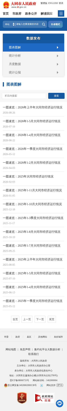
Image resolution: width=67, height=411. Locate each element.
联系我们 (33, 354)
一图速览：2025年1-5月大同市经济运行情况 (31, 273)
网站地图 (11, 349)
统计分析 (15, 55)
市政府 (16, 13)
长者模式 (55, 24)
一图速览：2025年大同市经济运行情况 (28, 176)
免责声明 (25, 349)
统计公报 (15, 72)
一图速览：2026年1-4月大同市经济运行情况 (31, 135)
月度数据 (15, 64)
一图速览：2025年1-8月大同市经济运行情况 (31, 231)
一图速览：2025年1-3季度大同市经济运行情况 (33, 218)
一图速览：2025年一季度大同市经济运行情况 (32, 300)
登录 (61, 3)
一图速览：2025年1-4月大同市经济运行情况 (31, 287)
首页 (6, 13)
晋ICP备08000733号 (19, 380)
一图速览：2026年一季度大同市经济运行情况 (32, 148)
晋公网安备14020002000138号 (22, 385)
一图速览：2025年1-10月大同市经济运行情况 (32, 204)
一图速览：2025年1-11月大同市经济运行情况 (32, 190)
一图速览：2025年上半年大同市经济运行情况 (32, 259)
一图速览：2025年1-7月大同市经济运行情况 (31, 245)
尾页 (51, 319)
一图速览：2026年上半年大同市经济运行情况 (32, 107)
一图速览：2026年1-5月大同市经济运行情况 (31, 121)
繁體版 (44, 3)
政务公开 (31, 13)
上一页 (27, 319)
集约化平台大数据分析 (47, 349)
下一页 (40, 319)
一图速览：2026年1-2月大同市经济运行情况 (31, 162)
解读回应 (47, 13)
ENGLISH (53, 3)
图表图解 (15, 47)
